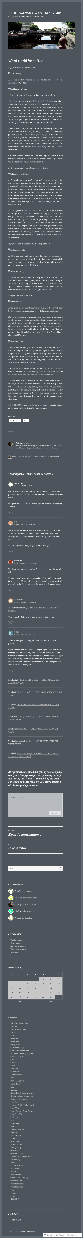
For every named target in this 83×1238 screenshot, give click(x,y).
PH (15, 522)
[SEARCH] (60, 868)
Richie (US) (15, 1159)
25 (12, 997)
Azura (12, 1035)
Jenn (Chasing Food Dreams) (22, 1111)
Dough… (28, 918)
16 (51, 988)
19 (20, 992)
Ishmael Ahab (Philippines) (22, 1105)
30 (51, 997)
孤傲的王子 (14, 1199)
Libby (16, 632)
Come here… (15, 943)
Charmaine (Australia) (20, 1050)
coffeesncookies (17, 1075)
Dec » (51, 1002)
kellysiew (14, 1117)
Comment (55, 813)
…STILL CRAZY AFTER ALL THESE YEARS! (35, 13)
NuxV (12, 1138)
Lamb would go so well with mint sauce (43, 372)
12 (20, 988)
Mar (12, 1126)
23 (51, 992)
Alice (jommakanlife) (19, 1023)
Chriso (13, 1063)
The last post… (25, 891)
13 (28, 988)
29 (43, 997)
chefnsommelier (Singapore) (22, 1053)
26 (20, 997)
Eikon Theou (15, 1084)
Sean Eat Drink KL (18, 1166)
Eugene (13, 1090)
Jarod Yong (15, 1108)
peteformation (16, 1144)
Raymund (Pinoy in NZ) (20, 1156)
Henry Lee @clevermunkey (22, 1093)
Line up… (14, 952)
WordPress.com (17, 1184)
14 (35, 988)
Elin (12, 1087)
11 (12, 988)
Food (10, 459)
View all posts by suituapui (48, 448)
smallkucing (15, 1175)
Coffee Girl (15, 1072)
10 (59, 983)
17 (59, 988)
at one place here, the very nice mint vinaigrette (32, 375)
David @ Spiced (17, 1081)
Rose (12, 1163)
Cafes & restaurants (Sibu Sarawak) (47, 456)
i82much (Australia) (19, 1099)
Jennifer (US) (16, 1114)
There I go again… (18, 949)
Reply (11, 513)
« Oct (19, 1002)
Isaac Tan (14, 1102)
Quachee (14, 1150)
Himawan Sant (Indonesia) (22, 1096)
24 (59, 992)
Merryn (13, 1132)
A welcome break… (18, 946)
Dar (12, 1078)
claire (12, 1066)
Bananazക (15, 1041)
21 (35, 992)
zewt (12, 1196)
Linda (17, 911)
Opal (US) (14, 1141)
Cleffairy (14, 1069)
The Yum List (16, 1181)
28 (35, 997)
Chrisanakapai (16, 1057)
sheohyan (14, 1169)
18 (12, 992)
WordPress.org (16, 1187)
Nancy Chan (15, 1135)
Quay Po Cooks (16, 1153)
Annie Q (13, 1032)
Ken (12, 1120)
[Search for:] (33, 868)
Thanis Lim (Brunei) (19, 1178)
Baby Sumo (19, 599)
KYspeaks (14, 1123)
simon (13, 1172)
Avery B (18, 918)
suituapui (15, 456)
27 (28, 997)
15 (43, 988)
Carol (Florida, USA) (18, 1047)
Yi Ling (13, 1193)
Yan (12, 1190)
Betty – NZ (15, 1044)
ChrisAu (13, 1060)
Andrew (13, 1026)
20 (28, 992)
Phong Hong (15, 1147)
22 (43, 992)
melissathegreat (17, 1129)
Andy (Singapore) (18, 1029)
